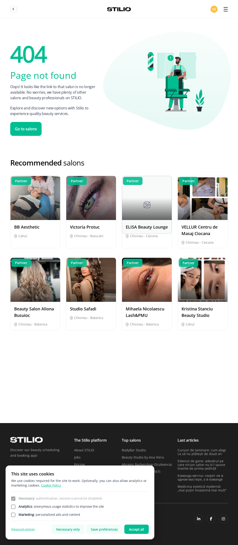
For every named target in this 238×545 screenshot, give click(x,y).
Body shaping (58, 379)
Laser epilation (170, 387)
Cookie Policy (51, 485)
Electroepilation (134, 379)
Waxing (202, 408)
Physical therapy (172, 400)
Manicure (17, 400)
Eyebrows (166, 379)
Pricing (79, 464)
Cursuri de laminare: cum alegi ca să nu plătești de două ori (202, 452)
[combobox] (214, 9)
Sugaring (92, 408)
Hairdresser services (56, 389)
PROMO (202, 400)
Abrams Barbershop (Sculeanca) (147, 464)
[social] (198, 518)
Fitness (15, 387)
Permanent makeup (137, 400)
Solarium (17, 408)
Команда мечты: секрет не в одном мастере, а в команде (200, 477)
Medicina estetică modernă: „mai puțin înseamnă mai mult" (202, 488)
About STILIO (84, 450)
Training (165, 408)
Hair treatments (97, 387)
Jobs (77, 457)
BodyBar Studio (134, 450)
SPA (50, 408)
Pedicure (91, 400)
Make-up (203, 387)
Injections (129, 387)
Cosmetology (94, 379)
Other (51, 400)
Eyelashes (204, 379)
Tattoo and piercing (137, 408)
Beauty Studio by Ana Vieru (143, 457)
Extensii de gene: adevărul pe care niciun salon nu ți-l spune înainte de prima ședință (201, 465)
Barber (15, 379)
